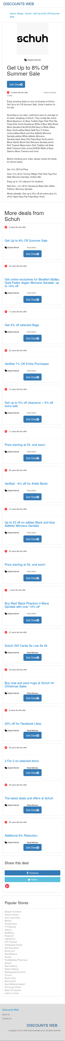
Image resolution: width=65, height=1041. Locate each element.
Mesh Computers (13, 990)
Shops (20, 13)
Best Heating (11, 965)
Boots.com (10, 950)
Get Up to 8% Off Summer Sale (26, 240)
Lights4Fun (10, 938)
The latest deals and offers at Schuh (29, 798)
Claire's (8, 929)
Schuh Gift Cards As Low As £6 (26, 645)
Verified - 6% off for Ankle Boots (26, 483)
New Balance (11, 953)
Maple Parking (11, 968)
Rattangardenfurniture (15, 971)
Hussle (8, 956)
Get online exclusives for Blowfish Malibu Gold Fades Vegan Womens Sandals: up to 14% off (32, 282)
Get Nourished (12, 947)
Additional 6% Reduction (21, 835)
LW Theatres (11, 941)
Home (13, 13)
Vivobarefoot (11, 923)
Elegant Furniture (13, 911)
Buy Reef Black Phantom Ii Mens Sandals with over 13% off (27, 605)
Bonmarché (10, 981)
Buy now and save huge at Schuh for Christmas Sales (29, 684)
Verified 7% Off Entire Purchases (27, 363)
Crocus (8, 975)
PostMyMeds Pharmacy (16, 959)
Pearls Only (10, 978)
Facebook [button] (33, 872)
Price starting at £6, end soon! (25, 564)
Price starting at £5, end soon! (25, 444)
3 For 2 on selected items (22, 761)
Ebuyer (8, 962)
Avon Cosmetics (12, 917)
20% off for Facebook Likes (23, 723)
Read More (31, 247)
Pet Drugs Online (13, 987)
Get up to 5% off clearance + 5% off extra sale (29, 404)
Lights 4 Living (11, 993)
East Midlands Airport (15, 984)
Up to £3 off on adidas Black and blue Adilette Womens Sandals (30, 524)
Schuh (28, 13)
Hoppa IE (9, 935)
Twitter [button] (33, 879)
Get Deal (15, 84)
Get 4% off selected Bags (22, 325)
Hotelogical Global (13, 944)
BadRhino (9, 932)
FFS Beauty (10, 926)
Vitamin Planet (11, 914)
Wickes (8, 920)
